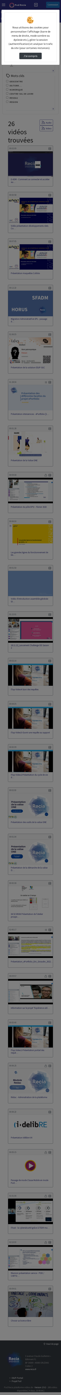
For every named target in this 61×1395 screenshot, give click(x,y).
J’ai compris (30, 56)
